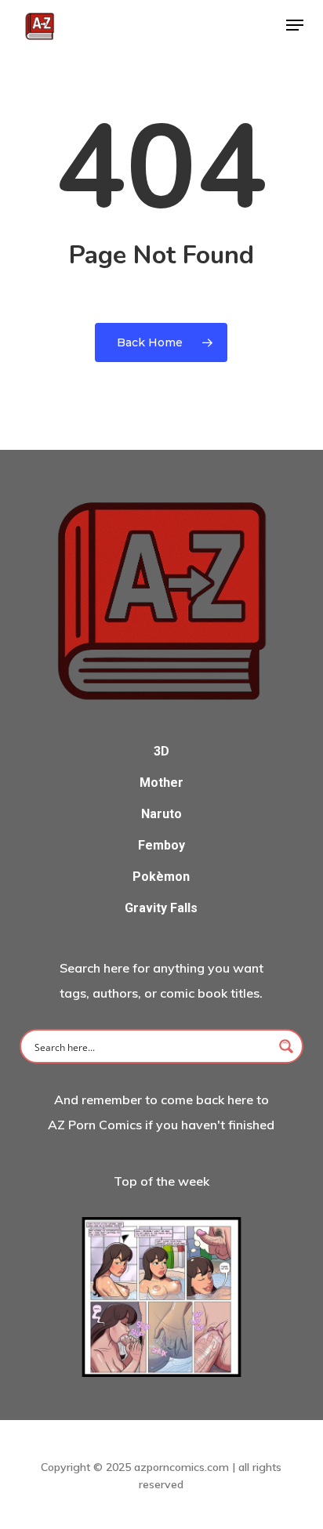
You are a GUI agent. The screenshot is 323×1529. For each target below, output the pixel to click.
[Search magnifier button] (286, 1046)
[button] (294, 25)
